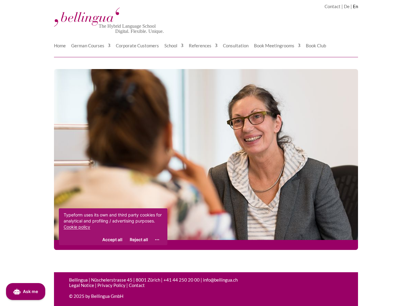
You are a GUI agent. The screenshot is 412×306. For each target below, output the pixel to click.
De (347, 6)
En (355, 6)
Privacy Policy (111, 285)
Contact (333, 6)
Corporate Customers (137, 45)
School (170, 45)
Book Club (316, 45)
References (200, 45)
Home (60, 45)
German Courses (87, 45)
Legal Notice (81, 285)
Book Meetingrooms (274, 45)
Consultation (236, 45)
